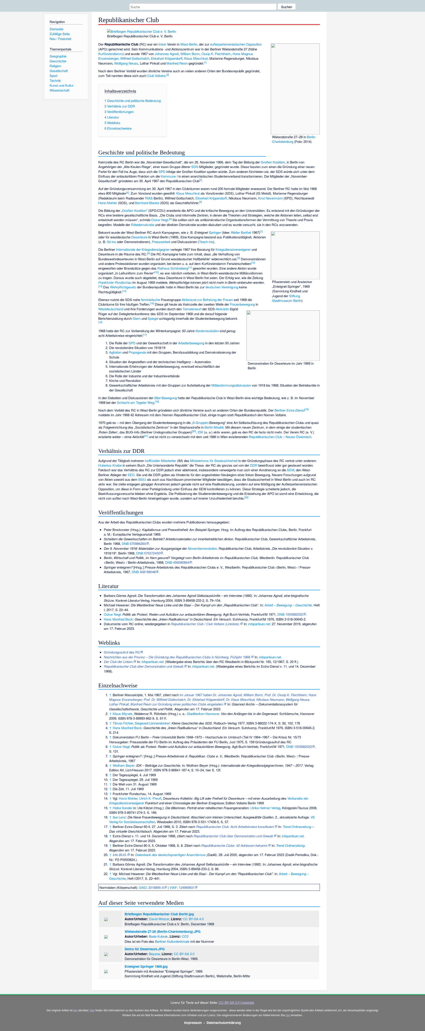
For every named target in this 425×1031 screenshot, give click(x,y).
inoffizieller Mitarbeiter (160, 460)
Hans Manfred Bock (118, 619)
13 (100, 286)
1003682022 (294, 614)
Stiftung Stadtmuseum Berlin (286, 298)
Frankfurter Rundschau (114, 282)
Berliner (160, 941)
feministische (150, 299)
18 (157, 401)
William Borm (190, 53)
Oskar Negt (159, 219)
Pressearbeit (161, 241)
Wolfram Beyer (123, 765)
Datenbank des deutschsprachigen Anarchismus (170, 854)
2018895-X (156, 887)
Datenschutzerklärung (224, 1022)
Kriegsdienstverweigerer (233, 249)
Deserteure (139, 237)
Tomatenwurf (192, 309)
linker (162, 44)
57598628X (138, 543)
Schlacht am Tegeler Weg (135, 402)
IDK (200, 432)
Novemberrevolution (202, 548)
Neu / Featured (60, 38)
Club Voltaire (156, 75)
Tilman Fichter (123, 723)
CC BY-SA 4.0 (193, 918)
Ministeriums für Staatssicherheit (214, 460)
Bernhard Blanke (147, 202)
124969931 (187, 887)
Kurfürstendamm (110, 53)
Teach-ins (206, 241)
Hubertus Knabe (110, 465)
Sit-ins (111, 241)
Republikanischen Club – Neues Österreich (280, 436)
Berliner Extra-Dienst (289, 410)
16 (100, 322)
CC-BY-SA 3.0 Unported (236, 1002)
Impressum (193, 1022)
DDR (253, 465)
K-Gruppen (200, 422)
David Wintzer (159, 918)
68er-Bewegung (165, 397)
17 (145, 334)
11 (190, 267)
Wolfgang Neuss (126, 63)
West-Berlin (188, 44)
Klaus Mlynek (122, 713)
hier (75, 1010)
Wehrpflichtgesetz (123, 287)
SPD (161, 171)
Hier (92, 1010)
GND (143, 887)
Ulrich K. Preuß (150, 798)
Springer (215, 232)
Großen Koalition (273, 162)
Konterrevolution (207, 330)
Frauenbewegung (242, 304)
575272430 (152, 553)
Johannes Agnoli (167, 53)
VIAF (173, 887)
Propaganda (137, 352)
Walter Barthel (241, 232)
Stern (137, 318)
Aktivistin (222, 309)
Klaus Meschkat (196, 58)
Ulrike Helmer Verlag (265, 807)
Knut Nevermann (270, 198)
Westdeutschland (110, 309)
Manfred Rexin (177, 63)
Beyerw (154, 953)
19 (307, 409)
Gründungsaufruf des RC (122, 652)
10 (253, 262)
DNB (125, 543)
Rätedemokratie (142, 224)
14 (124, 291)
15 (152, 303)
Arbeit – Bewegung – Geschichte (288, 605)
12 (156, 272)
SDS (194, 166)
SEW (290, 470)
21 (146, 435)
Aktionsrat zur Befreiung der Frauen (207, 299)
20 (194, 431)
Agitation (115, 352)
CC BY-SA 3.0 (184, 953)
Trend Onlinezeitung (297, 826)
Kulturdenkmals (178, 941)
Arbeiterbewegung (191, 343)
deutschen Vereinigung (221, 287)
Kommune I (169, 176)
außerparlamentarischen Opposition (236, 44)
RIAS (149, 198)
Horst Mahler (107, 202)
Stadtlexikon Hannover (203, 713)
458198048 (148, 571)
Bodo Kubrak (158, 936)
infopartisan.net (259, 623)
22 (246, 497)
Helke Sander (122, 807)
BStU (142, 479)
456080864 (181, 562)
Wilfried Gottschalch (134, 58)
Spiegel (153, 318)
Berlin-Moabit (214, 427)
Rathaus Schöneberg (172, 268)
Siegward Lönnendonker (152, 723)
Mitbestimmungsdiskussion (231, 385)
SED (131, 474)
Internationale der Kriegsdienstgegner (143, 249)
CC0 (185, 936)
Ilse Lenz (119, 817)
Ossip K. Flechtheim (216, 53)
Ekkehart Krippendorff (166, 58)
